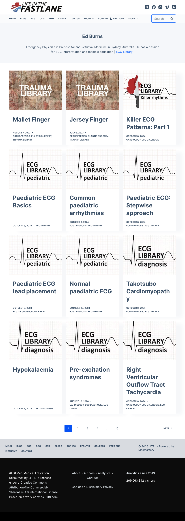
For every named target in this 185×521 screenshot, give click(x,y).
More (131, 18)
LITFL (32, 478)
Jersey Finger (89, 119)
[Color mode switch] (110, 18)
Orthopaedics (21, 136)
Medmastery (146, 450)
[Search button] (172, 18)
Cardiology (133, 139)
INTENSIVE (11, 451)
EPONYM (89, 18)
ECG (33, 18)
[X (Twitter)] (147, 7)
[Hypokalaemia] (35, 340)
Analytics (104, 473)
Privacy (108, 487)
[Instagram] (160, 7)
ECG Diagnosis (150, 139)
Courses (103, 18)
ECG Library (124, 52)
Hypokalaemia (33, 369)
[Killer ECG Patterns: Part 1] (149, 90)
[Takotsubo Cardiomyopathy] (149, 255)
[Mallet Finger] (35, 90)
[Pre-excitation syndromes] (92, 340)
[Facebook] (154, 7)
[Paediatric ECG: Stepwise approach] (149, 169)
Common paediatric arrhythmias (87, 205)
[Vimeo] (167, 7)
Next (166, 428)
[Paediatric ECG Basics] (35, 169)
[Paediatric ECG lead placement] (35, 255)
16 (116, 428)
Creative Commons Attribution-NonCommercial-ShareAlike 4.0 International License (33, 487)
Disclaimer (93, 487)
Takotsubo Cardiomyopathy (148, 291)
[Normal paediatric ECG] (92, 255)
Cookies (78, 487)
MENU (12, 18)
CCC (42, 18)
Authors (89, 473)
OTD (51, 18)
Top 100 (74, 18)
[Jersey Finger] (92, 90)
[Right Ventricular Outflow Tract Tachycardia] (149, 340)
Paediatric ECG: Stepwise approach (148, 205)
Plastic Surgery (41, 136)
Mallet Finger (31, 119)
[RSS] (174, 7)
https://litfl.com (47, 497)
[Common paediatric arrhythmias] (92, 169)
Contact (26, 451)
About (76, 473)
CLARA (62, 18)
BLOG (23, 18)
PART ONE (118, 18)
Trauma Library (22, 139)
